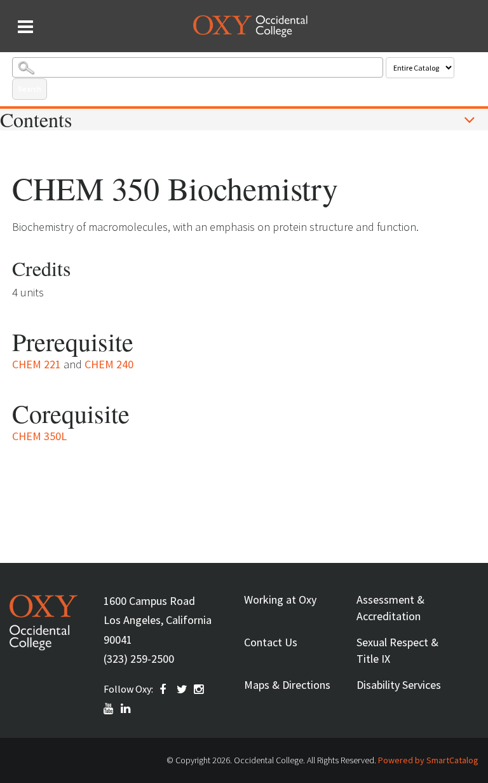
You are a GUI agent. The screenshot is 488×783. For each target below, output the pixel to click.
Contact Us (270, 642)
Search (29, 89)
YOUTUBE (109, 708)
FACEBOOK (165, 689)
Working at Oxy (280, 599)
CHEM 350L (39, 436)
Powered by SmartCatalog (428, 760)
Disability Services (398, 684)
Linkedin (126, 708)
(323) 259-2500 (139, 658)
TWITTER (182, 689)
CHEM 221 (36, 364)
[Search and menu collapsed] (25, 27)
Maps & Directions (287, 684)
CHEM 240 (109, 364)
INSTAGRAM (199, 689)
